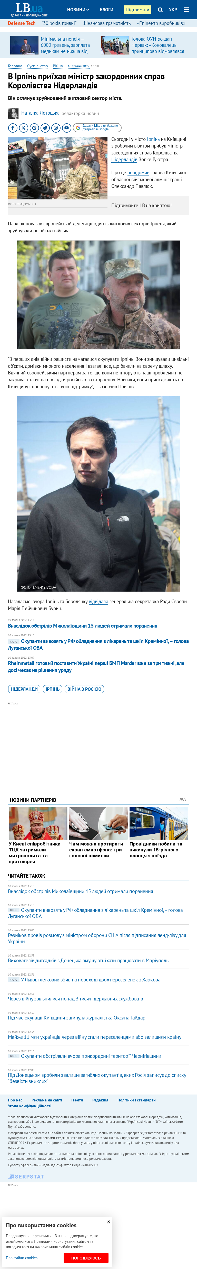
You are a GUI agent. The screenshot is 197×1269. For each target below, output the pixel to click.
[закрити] (108, 1222)
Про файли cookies (21, 1257)
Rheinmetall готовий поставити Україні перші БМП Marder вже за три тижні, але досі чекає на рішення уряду (96, 666)
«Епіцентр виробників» (161, 23)
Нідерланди (24, 689)
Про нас (15, 1099)
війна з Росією (84, 689)
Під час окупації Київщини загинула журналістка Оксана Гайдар (76, 1017)
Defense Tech (21, 23)
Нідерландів (124, 159)
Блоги (106, 10)
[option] (53, 45)
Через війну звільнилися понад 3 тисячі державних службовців (75, 998)
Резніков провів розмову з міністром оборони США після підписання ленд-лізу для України (97, 938)
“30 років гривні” (59, 23)
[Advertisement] (98, 742)
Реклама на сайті (47, 1099)
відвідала (98, 601)
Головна (15, 65)
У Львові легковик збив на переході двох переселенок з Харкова (85, 979)
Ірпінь (153, 139)
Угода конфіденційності (29, 1105)
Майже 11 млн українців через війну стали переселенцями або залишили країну (94, 1037)
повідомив (138, 172)
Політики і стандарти (136, 1099)
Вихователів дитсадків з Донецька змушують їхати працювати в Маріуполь (88, 960)
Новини (76, 10)
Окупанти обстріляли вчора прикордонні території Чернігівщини (85, 1056)
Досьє (103, 29)
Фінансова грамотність (107, 23)
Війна (58, 65)
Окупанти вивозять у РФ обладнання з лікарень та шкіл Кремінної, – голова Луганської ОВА (98, 644)
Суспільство (37, 65)
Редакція (100, 1099)
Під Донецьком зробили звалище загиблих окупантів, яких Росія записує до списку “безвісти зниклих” (97, 1078)
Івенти (77, 1099)
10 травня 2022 (79, 66)
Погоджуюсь (86, 1258)
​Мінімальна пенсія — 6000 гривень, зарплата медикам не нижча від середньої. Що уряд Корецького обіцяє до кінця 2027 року (65, 54)
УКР (173, 9)
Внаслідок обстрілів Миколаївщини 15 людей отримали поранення (82, 625)
